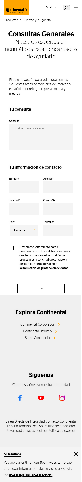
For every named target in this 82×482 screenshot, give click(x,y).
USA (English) (19, 475)
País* (12, 222)
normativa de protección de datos (45, 268)
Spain (49, 7)
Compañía (49, 200)
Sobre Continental (38, 338)
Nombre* (14, 178)
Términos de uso (31, 426)
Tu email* (14, 200)
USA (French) (42, 475)
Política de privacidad (59, 426)
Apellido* (48, 178)
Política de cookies (62, 431)
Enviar (41, 288)
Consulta (14, 121)
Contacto (52, 421)
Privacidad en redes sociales (27, 431)
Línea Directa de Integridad (25, 421)
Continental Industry (37, 331)
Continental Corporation (37, 324)
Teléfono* (48, 222)
